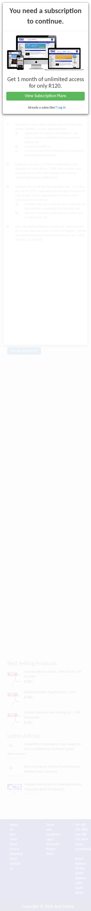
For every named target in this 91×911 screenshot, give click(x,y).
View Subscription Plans (45, 96)
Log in (62, 108)
